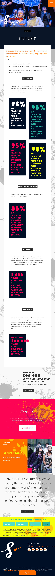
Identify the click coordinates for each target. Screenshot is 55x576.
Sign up (46, 524)
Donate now (27, 428)
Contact (15, 570)
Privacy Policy (35, 535)
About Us (27, 31)
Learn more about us (28, 511)
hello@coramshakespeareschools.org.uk (38, 533)
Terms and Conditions (8, 570)
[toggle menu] (51, 3)
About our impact (28, 390)
